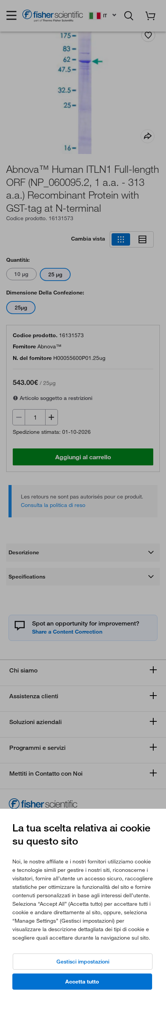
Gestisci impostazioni (82, 961)
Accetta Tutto (82, 981)
